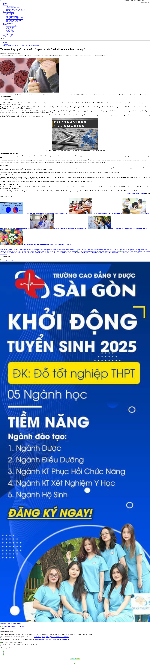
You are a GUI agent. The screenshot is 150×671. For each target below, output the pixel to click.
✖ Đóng (87, 331)
